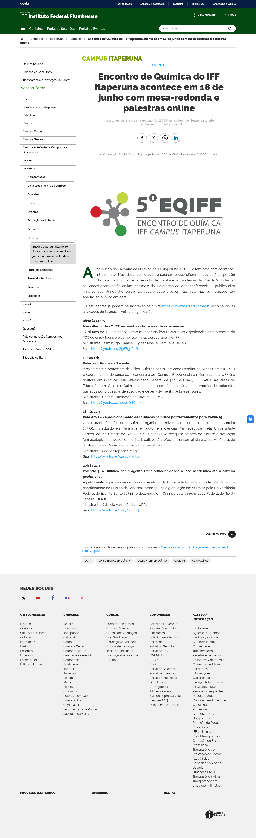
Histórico (26, 624)
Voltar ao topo (216, 533)
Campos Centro (74, 646)
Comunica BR (124, 4)
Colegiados (28, 637)
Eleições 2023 (159, 700)
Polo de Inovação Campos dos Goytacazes (75, 700)
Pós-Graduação (117, 637)
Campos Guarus (74, 651)
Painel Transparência (207, 736)
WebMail (156, 655)
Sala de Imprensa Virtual (166, 696)
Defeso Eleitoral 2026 (164, 705)
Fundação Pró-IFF (205, 772)
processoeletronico (37, 793)
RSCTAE (170, 793)
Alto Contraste (207, 15)
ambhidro (100, 793)
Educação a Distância (121, 642)
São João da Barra (76, 714)
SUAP (154, 660)
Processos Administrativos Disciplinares (203, 713)
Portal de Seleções (61, 28)
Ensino (24, 646)
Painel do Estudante (163, 624)
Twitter (23, 598)
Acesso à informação (152, 4)
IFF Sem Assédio (161, 691)
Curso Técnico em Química (114, 561)
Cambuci (69, 642)
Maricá (68, 687)
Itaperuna (57, 39)
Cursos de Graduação (121, 633)
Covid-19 (179, 561)
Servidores (200, 669)
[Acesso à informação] (216, 814)
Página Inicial (22, 39)
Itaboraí (68, 669)
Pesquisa (26, 651)
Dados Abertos (203, 696)
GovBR (25, 4)
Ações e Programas (206, 633)
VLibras (232, 15)
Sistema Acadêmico (163, 628)
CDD (153, 664)
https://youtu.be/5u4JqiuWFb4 (116, 456)
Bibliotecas (157, 633)
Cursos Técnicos (117, 628)
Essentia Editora (31, 660)
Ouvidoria (156, 682)
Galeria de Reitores (33, 633)
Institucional (201, 628)
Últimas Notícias (31, 664)
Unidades (37, 39)
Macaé (68, 678)
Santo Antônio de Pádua (80, 709)
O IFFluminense (32, 615)
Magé (67, 682)
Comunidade (160, 615)
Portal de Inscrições (163, 678)
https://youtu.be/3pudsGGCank (116, 403)
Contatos (36, 28)
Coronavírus (200, 561)
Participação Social (206, 637)
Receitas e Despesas (207, 655)
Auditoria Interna (204, 642)
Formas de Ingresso (120, 624)
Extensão (26, 655)
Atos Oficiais (201, 758)
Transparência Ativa (206, 776)
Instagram (82, 598)
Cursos (112, 615)
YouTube (38, 598)
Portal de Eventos (92, 28)
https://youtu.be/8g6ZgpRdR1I (115, 349)
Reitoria (68, 624)
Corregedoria (159, 687)
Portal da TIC (159, 651)
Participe (178, 4)
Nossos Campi (33, 87)
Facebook (52, 598)
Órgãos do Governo (224, 4)
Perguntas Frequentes (208, 691)
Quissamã (70, 691)
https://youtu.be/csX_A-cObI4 (115, 510)
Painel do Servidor (162, 646)
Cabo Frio (70, 637)
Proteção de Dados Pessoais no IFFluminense (206, 727)
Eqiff (88, 561)
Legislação (198, 4)
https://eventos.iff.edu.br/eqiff (185, 306)
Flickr (67, 598)
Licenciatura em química (152, 561)
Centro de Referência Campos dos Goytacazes (77, 660)
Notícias (76, 39)
